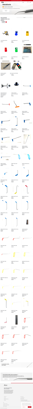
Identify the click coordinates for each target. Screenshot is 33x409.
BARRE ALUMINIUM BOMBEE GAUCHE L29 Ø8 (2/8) (25, 130)
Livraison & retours (5, 403)
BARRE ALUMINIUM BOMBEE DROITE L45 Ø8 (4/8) (4, 130)
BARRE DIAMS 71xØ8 (3, 261)
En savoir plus (29, 405)
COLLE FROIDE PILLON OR (25, 40)
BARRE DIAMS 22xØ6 (3, 245)
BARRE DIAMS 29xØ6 (14, 245)
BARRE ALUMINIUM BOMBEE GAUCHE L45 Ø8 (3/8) (4, 147)
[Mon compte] (25, 2)
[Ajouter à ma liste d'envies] (1, 233)
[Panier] (28, 2)
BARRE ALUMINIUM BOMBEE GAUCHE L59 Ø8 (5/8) (14, 147)
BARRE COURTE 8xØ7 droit (25, 163)
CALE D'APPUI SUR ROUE (4, 40)
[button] (6, 10)
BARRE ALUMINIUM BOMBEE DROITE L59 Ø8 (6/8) (14, 130)
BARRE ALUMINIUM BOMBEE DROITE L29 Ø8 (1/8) (25, 112)
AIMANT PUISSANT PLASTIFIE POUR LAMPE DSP (14, 94)
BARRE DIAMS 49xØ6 (25, 245)
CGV (3, 402)
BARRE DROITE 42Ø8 (3, 310)
